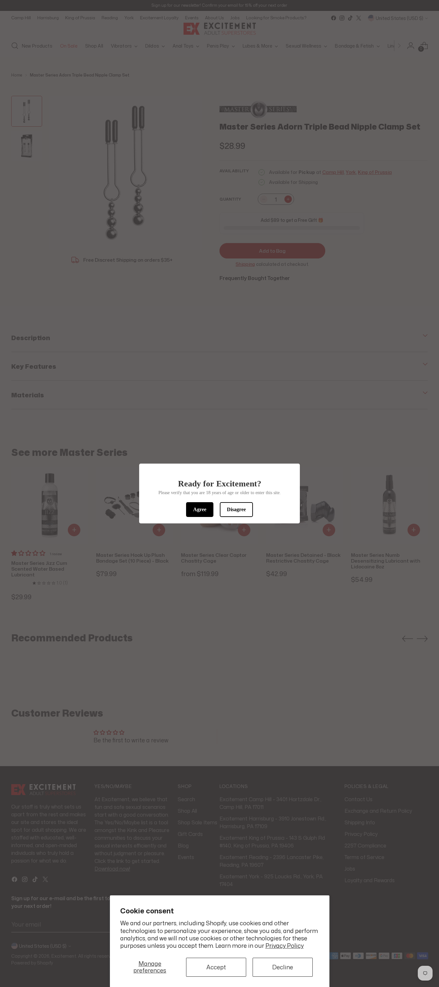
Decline (282, 967)
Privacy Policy (284, 945)
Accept (216, 967)
